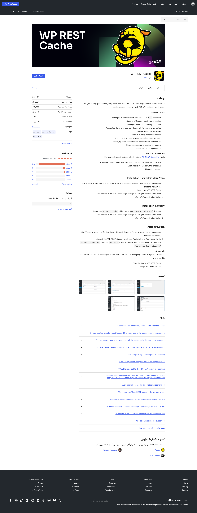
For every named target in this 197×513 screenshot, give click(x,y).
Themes (148, 483)
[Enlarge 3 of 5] (103, 283)
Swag (76, 490)
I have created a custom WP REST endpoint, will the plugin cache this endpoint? (131, 347)
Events (76, 483)
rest (43, 132)
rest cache (36, 132)
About (185, 479)
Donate (75, 487)
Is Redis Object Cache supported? (150, 421)
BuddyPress (37, 490)
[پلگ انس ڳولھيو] (163, 19)
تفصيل (159, 88)
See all (35, 184)
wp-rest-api (37, 136)
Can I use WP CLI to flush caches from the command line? (140, 414)
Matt (40, 483)
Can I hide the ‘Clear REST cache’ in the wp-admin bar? (141, 392)
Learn (113, 479)
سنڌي (164, 501)
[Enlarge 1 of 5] (161, 283)
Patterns (148, 490)
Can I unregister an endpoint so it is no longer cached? (142, 362)
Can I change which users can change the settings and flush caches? (135, 406)
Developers (111, 487)
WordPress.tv (109, 490)
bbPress (39, 487)
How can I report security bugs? (151, 428)
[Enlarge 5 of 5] (132, 299)
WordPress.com (36, 479)
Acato (145, 78)
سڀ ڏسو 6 (36, 127)
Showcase (148, 479)
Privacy (185, 490)
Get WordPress (10, 4)
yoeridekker (155, 455)
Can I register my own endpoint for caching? (146, 354)
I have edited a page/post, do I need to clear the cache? (141, 326)
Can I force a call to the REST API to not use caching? (141, 369)
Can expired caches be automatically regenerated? (143, 385)
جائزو (150, 88)
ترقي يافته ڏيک (66, 143)
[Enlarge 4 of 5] (161, 299)
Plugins (149, 487)
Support (112, 483)
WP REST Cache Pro (150, 157)
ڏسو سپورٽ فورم (65, 209)
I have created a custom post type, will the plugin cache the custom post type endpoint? (127, 333)
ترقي (141, 88)
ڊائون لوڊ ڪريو (39, 76)
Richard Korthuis (110, 450)
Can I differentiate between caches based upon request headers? (137, 399)
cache (49, 132)
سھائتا (34, 88)
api (54, 132)
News (186, 483)
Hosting (185, 487)
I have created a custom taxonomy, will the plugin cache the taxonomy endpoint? (130, 340)
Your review (67, 184)
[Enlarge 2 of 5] (132, 283)
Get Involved (74, 479)
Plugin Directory (182, 11)
